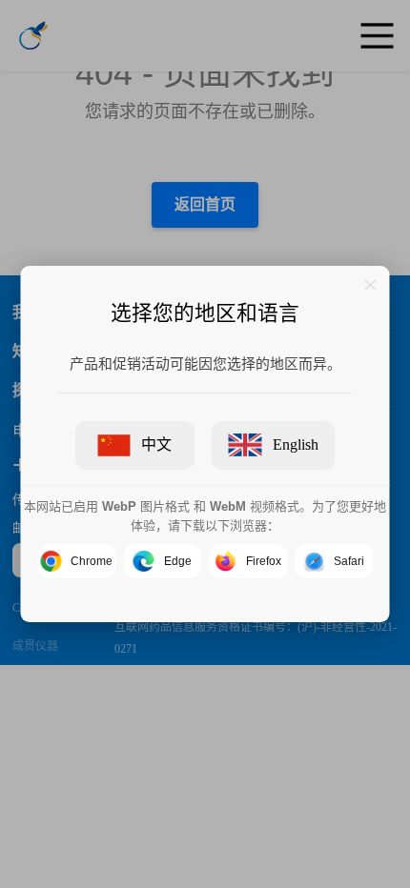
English (295, 444)
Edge (178, 561)
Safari (349, 561)
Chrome (92, 561)
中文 (156, 444)
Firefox (263, 561)
